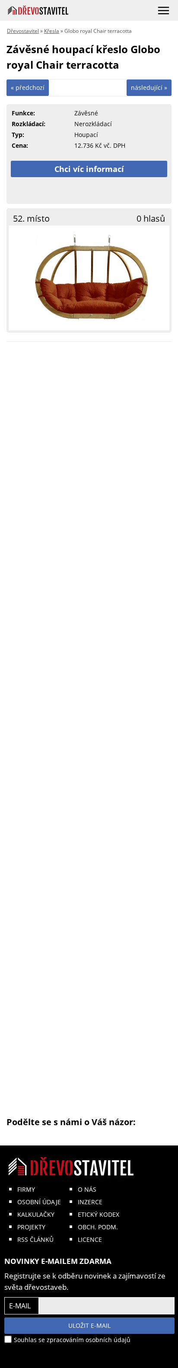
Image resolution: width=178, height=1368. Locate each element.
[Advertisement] (89, 732)
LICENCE (90, 1239)
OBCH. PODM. (98, 1227)
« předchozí (27, 87)
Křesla (51, 31)
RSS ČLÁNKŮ (35, 1239)
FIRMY (26, 1189)
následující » (149, 87)
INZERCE (90, 1202)
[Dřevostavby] (38, 10)
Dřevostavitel (23, 31)
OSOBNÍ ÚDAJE (39, 1202)
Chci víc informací (89, 169)
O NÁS (87, 1189)
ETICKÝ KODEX (98, 1214)
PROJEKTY (31, 1227)
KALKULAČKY (35, 1214)
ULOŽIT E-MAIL (89, 1325)
